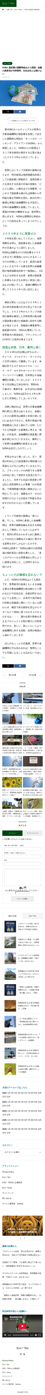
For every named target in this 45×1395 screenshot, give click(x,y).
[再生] (5, 1335)
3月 (15, 1102)
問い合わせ (7, 1198)
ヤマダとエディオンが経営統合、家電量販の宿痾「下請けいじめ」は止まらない (21, 1275)
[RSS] (24, 1354)
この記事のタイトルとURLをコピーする (22, 121)
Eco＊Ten (6, 1177)
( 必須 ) (14, 845)
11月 (4, 1097)
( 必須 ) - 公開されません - (15, 853)
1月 (9, 1102)
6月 (25, 1102)
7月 (29, 1093)
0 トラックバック (32, 833)
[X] (21, 1354)
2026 (4, 1129)
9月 (35, 1093)
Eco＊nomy (7, 63)
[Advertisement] (22, 36)
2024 (4, 1111)
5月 (22, 1093)
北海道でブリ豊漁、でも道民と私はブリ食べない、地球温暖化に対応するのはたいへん (21, 1264)
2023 (4, 1102)
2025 (4, 1120)
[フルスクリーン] (40, 1335)
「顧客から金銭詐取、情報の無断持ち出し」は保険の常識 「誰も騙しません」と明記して (21, 1297)
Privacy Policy (8, 1172)
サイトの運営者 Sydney (12, 1204)
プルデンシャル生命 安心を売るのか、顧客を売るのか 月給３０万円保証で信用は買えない (21, 1253)
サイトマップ (7, 1193)
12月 (8, 1097)
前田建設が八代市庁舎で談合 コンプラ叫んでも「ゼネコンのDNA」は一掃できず (21, 1286)
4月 (19, 1102)
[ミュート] (36, 1335)
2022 (4, 1093)
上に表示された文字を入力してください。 (22, 890)
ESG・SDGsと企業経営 (12, 1182)
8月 (32, 1093)
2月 (12, 1102)
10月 (40, 1093)
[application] (22, 1326)
